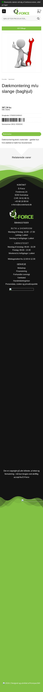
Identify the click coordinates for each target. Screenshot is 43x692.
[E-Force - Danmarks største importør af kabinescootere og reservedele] (21, 11)
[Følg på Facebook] (2, 501)
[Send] (38, 18)
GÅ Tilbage (21, 28)
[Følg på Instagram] (8, 501)
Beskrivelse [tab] (7, 134)
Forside (4, 79)
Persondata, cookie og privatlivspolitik (21, 284)
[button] (4, 11)
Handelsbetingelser (21, 281)
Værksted (11, 79)
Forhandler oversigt (21, 274)
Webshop (21, 268)
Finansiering (21, 271)
